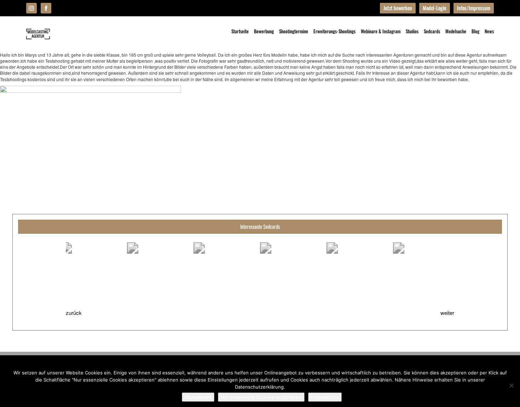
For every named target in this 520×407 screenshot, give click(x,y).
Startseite (240, 31)
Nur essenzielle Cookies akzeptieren (261, 397)
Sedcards (432, 31)
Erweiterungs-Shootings (334, 31)
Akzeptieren (198, 397)
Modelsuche (455, 31)
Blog (475, 31)
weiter (447, 312)
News (489, 31)
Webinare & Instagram (380, 31)
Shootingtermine (293, 31)
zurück (74, 312)
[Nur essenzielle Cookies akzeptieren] (511, 385)
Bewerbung (264, 31)
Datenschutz (325, 397)
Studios (412, 31)
